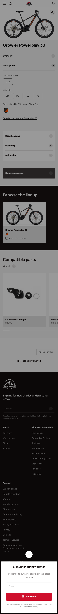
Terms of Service (28, 607)
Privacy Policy (47, 604)
